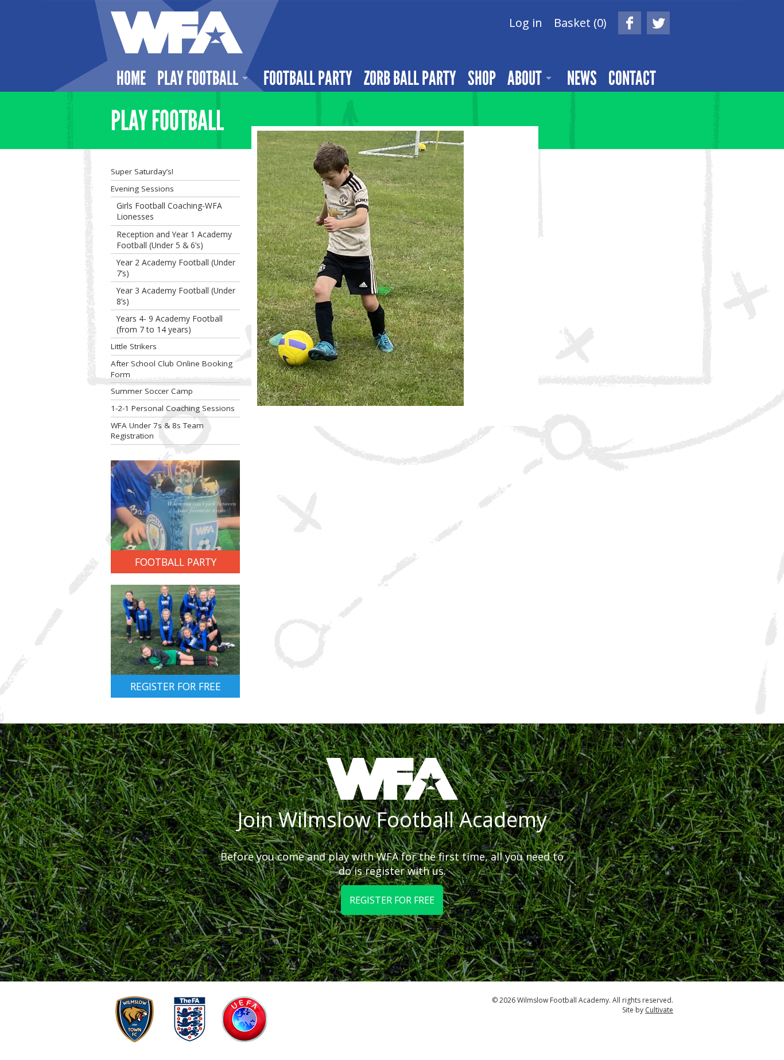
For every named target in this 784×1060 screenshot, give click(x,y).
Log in (525, 22)
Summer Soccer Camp (152, 391)
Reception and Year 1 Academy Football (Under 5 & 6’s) (174, 240)
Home (131, 78)
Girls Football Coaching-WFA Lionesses (169, 211)
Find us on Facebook (629, 22)
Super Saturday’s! (142, 171)
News (582, 78)
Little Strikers (134, 346)
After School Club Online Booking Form (171, 369)
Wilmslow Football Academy (177, 32)
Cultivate (659, 1010)
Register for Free (392, 900)
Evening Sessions (142, 188)
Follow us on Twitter (658, 22)
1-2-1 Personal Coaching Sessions (173, 408)
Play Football (197, 78)
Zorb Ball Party (410, 78)
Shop (482, 78)
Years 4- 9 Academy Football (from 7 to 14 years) (170, 324)
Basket (580, 22)
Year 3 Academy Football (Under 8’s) (176, 296)
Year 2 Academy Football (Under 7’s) (176, 268)
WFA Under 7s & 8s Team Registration (157, 430)
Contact (632, 78)
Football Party (307, 78)
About (524, 78)
